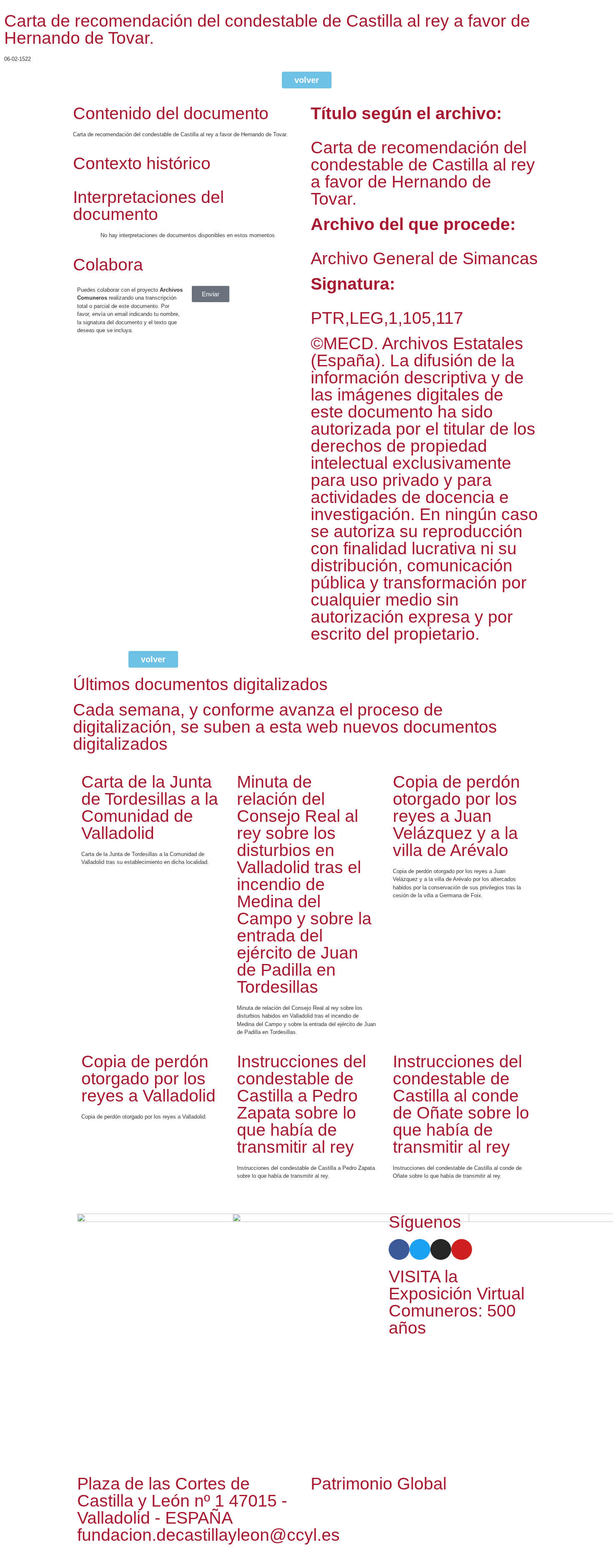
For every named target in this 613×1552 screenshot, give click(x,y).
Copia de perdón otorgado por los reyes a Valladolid (148, 1078)
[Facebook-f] (399, 1249)
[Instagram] (440, 1249)
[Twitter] (420, 1249)
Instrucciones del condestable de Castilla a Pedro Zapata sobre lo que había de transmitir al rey (301, 1104)
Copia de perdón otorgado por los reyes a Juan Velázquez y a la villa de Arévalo (456, 816)
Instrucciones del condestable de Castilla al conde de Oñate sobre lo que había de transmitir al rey (461, 1104)
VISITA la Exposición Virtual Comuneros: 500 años (457, 1302)
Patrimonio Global (379, 1483)
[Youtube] (461, 1249)
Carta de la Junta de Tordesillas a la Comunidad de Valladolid (149, 807)
